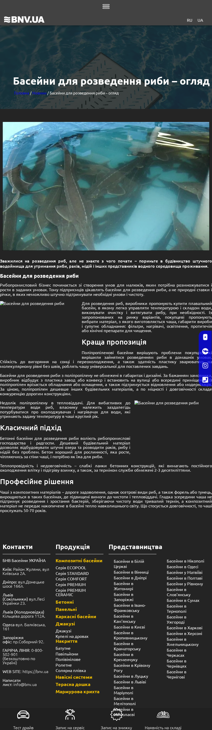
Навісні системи (74, 677)
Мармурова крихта (78, 691)
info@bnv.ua (25, 684)
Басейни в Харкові (184, 627)
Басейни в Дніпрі (130, 577)
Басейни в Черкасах (176, 652)
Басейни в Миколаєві (124, 711)
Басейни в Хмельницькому (183, 641)
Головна (21, 92)
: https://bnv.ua (25, 671)
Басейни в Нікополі (185, 560)
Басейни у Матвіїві (184, 572)
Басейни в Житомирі (123, 586)
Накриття (67, 641)
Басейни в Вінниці (131, 571)
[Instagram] (205, 365)
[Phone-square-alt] (205, 380)
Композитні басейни (79, 560)
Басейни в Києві (129, 626)
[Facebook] (205, 351)
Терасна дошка (73, 684)
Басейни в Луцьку (131, 675)
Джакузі (65, 623)
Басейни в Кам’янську (124, 618)
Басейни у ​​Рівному (185, 583)
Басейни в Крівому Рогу (132, 667)
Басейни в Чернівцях (176, 663)
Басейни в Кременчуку (126, 657)
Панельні (66, 609)
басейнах (52, 496)
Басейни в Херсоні (184, 633)
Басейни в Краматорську (127, 646)
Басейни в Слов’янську (179, 592)
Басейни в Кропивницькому (130, 635)
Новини (39, 92)
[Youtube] (205, 337)
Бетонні (65, 602)
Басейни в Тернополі (176, 608)
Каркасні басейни (76, 616)
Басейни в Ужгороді (176, 619)
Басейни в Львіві (130, 681)
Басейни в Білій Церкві (129, 563)
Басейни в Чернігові (176, 674)
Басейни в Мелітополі (125, 701)
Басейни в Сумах (183, 600)
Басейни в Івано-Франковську (130, 607)
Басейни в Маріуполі (123, 690)
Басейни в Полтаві (184, 577)
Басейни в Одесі (182, 566)
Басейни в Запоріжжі (123, 597)
